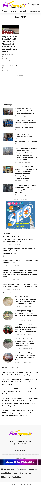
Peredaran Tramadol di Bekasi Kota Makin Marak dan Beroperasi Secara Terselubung (19, 381)
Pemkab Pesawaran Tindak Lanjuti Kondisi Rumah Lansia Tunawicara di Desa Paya (26, 111)
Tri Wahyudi (13, 65)
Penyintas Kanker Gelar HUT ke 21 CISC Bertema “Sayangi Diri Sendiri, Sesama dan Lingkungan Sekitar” (10, 44)
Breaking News (7, 31)
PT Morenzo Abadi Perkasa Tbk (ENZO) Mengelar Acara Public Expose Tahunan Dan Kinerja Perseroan (20, 391)
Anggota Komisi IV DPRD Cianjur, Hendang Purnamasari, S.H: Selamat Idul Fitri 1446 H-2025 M (19, 413)
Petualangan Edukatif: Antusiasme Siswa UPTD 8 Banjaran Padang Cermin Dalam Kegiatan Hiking (19, 251)
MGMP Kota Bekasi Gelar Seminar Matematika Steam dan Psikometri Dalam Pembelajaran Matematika (19, 239)
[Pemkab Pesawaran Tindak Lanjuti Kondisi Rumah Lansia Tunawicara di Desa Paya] (8, 111)
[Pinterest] (20, 450)
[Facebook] (16, 450)
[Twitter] (18, 450)
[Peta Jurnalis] (14, 4)
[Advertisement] (20, 89)
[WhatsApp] (25, 450)
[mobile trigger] (37, 4)
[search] (28, 4)
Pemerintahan (7, 33)
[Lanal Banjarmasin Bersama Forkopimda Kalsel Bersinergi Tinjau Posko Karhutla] (8, 188)
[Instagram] (23, 450)
